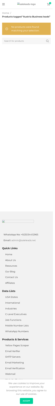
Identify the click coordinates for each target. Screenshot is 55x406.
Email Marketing (14, 362)
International (12, 302)
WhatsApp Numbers (17, 331)
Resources (11, 265)
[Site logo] (26, 4)
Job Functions (13, 320)
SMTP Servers (12, 356)
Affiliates (10, 283)
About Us (10, 260)
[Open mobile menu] (3, 4)
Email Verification (15, 368)
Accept (26, 401)
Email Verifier (12, 351)
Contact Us (11, 277)
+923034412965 (29, 234)
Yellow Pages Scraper (17, 345)
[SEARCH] (47, 41)
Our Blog (10, 271)
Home (5, 13)
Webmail (10, 374)
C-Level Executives (16, 314)
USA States (11, 297)
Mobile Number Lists (17, 325)
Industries (11, 308)
